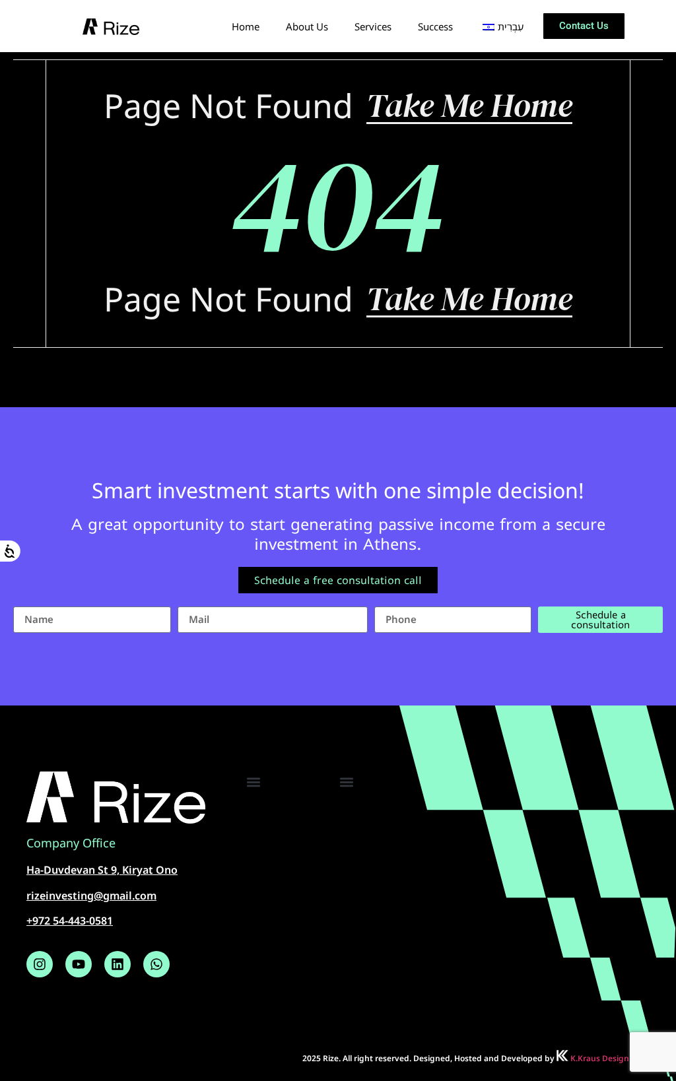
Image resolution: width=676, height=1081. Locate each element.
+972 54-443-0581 (69, 920)
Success (435, 26)
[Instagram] (39, 964)
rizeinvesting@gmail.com (91, 895)
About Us (307, 26)
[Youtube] (78, 964)
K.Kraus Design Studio (612, 1058)
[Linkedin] (117, 964)
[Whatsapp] (156, 964)
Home (245, 26)
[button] (253, 782)
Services (373, 26)
